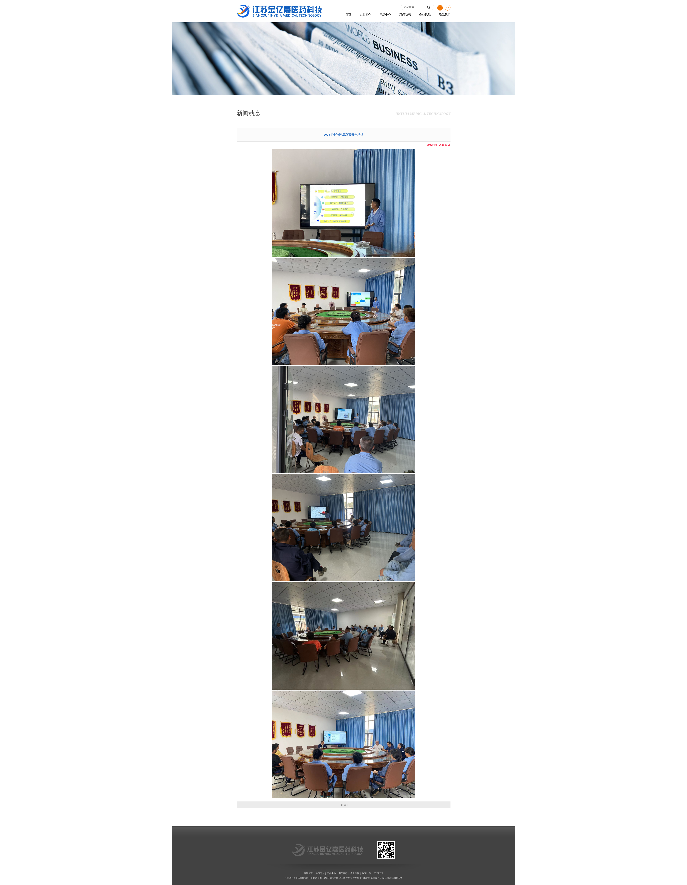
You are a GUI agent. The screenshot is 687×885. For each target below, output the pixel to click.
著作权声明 (365, 878)
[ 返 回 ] (343, 804)
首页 (348, 14)
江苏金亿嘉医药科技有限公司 (299, 878)
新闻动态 (405, 14)
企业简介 (365, 14)
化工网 (342, 878)
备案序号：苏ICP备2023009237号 (386, 878)
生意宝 (349, 878)
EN (447, 7)
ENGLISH (378, 873)
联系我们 (444, 14)
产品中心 (385, 14)
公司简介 (320, 873)
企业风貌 (425, 14)
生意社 (356, 878)
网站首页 (308, 873)
